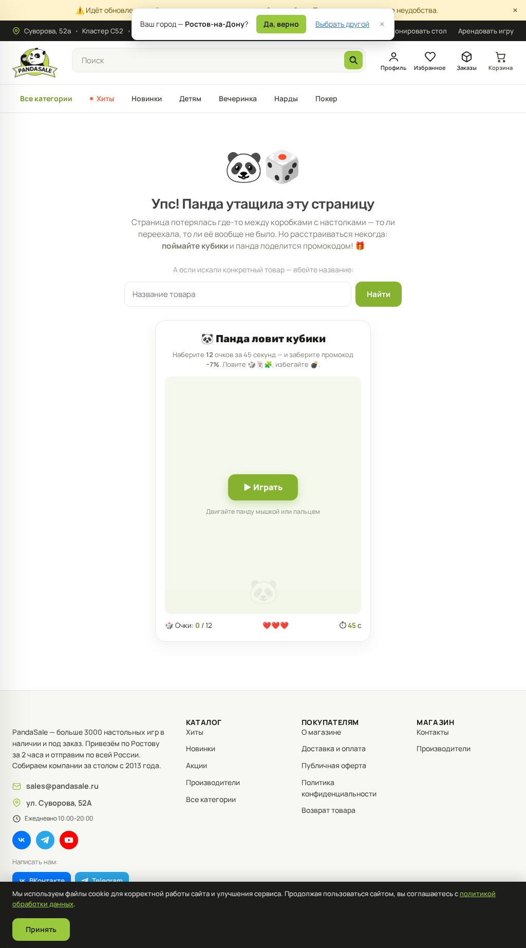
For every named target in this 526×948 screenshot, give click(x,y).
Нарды (286, 98)
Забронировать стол (413, 30)
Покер (326, 98)
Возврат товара (328, 810)
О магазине (321, 732)
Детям (190, 98)
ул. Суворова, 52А (59, 803)
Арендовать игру (486, 30)
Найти (378, 294)
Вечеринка (238, 98)
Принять (41, 929)
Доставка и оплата (334, 748)
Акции (196, 765)
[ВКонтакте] (21, 840)
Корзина (501, 67)
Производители (213, 782)
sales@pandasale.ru (62, 786)
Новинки (147, 98)
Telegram (107, 880)
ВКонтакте (47, 880)
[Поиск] (353, 60)
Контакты (433, 732)
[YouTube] (69, 840)
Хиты (105, 98)
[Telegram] (45, 840)
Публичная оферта (334, 765)
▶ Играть (263, 487)
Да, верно (281, 24)
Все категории (46, 98)
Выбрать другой (342, 24)
